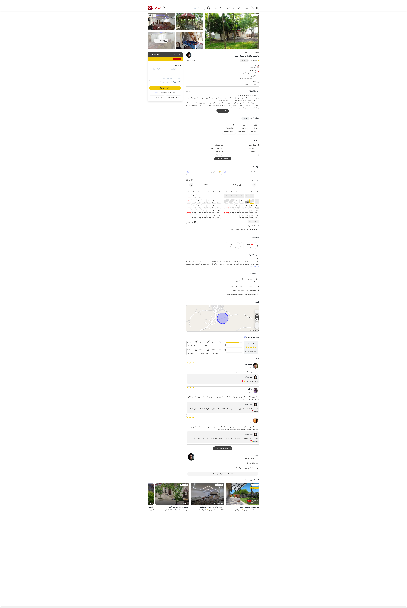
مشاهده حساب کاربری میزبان (224, 474)
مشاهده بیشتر (159, 41)
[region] (222, 318)
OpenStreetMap (254, 331)
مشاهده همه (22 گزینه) (224, 159)
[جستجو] (165, 8)
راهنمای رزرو (155, 97)
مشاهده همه (224, 111)
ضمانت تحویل (172, 97)
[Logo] (150, 8)
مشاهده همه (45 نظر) (224, 448)
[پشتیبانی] (208, 7)
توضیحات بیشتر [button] (254, 267)
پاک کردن (190, 222)
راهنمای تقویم (252, 221)
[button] (243, 8)
